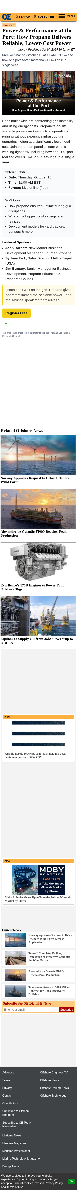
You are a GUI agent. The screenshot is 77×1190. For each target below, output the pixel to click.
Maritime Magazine (14, 1143)
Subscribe (45, 16)
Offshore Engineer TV (54, 1072)
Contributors (10, 1103)
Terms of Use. (15, 1187)
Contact (7, 1095)
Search (24, 16)
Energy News (11, 1166)
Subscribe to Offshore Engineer (16, 1113)
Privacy (7, 1087)
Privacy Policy (54, 1183)
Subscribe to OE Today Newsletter (17, 1124)
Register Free (16, 313)
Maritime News (11, 1135)
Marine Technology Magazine (21, 1158)
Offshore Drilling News (54, 1087)
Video (7, 861)
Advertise (8, 1072)
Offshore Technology (53, 1095)
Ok (71, 1181)
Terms (6, 1080)
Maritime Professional (16, 1150)
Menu (71, 16)
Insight (8, 717)
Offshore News (49, 1080)
